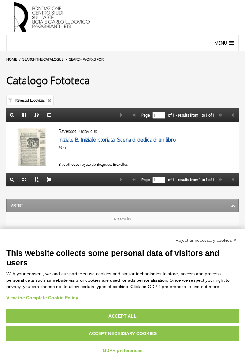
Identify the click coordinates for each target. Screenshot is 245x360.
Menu (220, 43)
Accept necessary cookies (123, 333)
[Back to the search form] (12, 115)
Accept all (122, 315)
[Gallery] (24, 115)
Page (145, 115)
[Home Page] (122, 17)
